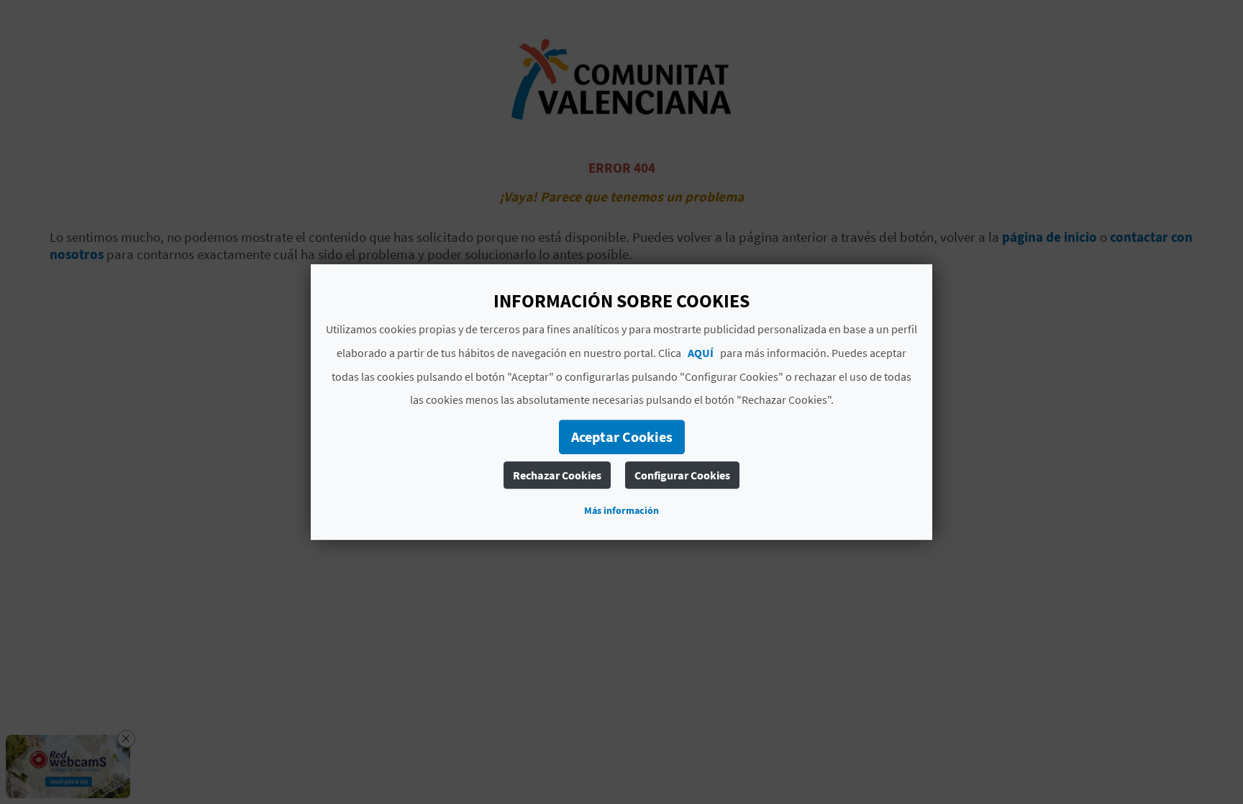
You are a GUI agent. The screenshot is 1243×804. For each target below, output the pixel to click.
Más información (621, 510)
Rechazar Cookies (557, 475)
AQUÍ (701, 352)
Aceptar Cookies (622, 437)
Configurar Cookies (682, 475)
